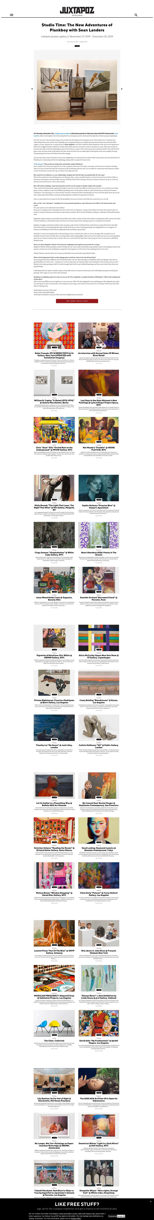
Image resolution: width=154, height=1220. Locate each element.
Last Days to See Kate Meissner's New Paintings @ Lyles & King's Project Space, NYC (99, 403)
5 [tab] (72, 127)
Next (122, 89)
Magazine (98, 350)
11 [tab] (86, 127)
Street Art (98, 550)
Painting (54, 350)
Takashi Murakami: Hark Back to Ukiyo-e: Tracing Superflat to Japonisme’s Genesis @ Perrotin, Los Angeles (54, 1193)
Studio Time (83, 42)
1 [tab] (62, 127)
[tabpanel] (77, 87)
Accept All (121, 1216)
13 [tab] (91, 127)
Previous (32, 89)
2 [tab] (65, 127)
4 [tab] (70, 127)
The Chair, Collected (54, 1041)
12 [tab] (89, 127)
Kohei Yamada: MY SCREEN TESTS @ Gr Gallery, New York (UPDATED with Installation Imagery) (54, 355)
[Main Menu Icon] (11, 15)
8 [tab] (79, 127)
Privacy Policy (76, 1218)
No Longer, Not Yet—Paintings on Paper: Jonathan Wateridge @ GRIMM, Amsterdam (54, 1146)
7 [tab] (77, 127)
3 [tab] (67, 127)
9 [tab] (82, 127)
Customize (113, 1216)
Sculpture (98, 948)
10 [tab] (84, 127)
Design (54, 1038)
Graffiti (54, 445)
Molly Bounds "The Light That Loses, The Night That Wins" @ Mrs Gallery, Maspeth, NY (54, 508)
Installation (98, 742)
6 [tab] (74, 127)
